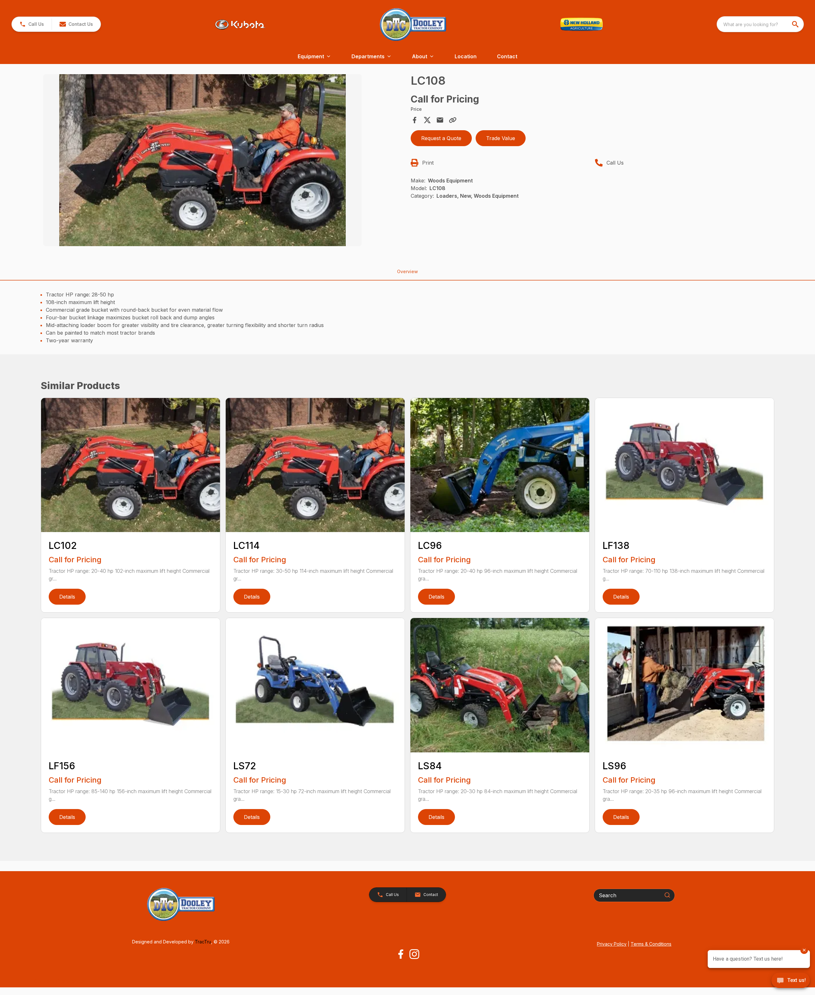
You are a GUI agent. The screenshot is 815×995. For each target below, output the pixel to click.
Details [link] (67, 596)
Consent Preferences (60, 981)
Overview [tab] (407, 271)
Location (466, 56)
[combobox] (760, 24)
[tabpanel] (223, 161)
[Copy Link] (453, 120)
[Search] (667, 895)
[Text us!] (790, 981)
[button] (32, 24)
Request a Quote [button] (441, 138)
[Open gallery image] (202, 160)
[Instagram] (414, 954)
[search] (796, 24)
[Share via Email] (440, 120)
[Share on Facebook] (414, 120)
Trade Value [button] (500, 138)
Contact (507, 56)
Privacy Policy (612, 944)
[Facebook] (400, 954)
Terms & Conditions (651, 944)
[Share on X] (427, 120)
